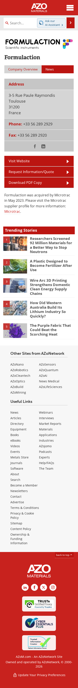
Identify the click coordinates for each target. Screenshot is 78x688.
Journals (16, 463)
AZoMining (18, 392)
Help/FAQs (46, 463)
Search (15, 480)
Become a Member (24, 485)
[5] (15, 330)
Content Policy (20, 529)
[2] (15, 266)
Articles (15, 418)
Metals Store (19, 457)
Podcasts (45, 452)
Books (14, 435)
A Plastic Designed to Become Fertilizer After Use (51, 265)
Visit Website (19, 161)
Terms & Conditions (24, 508)
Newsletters (19, 491)
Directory (17, 424)
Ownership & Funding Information (19, 538)
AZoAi (43, 376)
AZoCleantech (20, 376)
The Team (46, 468)
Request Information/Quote (31, 171)
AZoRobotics (19, 370)
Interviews (46, 418)
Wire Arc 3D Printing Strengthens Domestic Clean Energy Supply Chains (50, 287)
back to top (63, 555)
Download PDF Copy (25, 182)
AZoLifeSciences (50, 387)
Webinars (46, 412)
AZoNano (17, 364)
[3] (15, 285)
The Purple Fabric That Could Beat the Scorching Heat (50, 330)
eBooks (15, 440)
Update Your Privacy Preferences (41, 675)
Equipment (18, 429)
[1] (15, 243)
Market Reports (50, 424)
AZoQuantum (48, 370)
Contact (15, 496)
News (14, 412)
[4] (15, 308)
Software (16, 468)
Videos (15, 446)
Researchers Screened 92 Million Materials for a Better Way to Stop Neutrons (51, 245)
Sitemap (16, 523)
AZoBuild (16, 387)
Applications (48, 435)
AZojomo (45, 446)
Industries (46, 440)
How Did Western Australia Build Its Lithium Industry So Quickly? (48, 309)
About (14, 474)
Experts (44, 457)
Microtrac (12, 211)
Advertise (17, 502)
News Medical (49, 381)
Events (15, 452)
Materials (46, 429)
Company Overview (23, 69)
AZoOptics (17, 381)
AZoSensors (47, 364)
